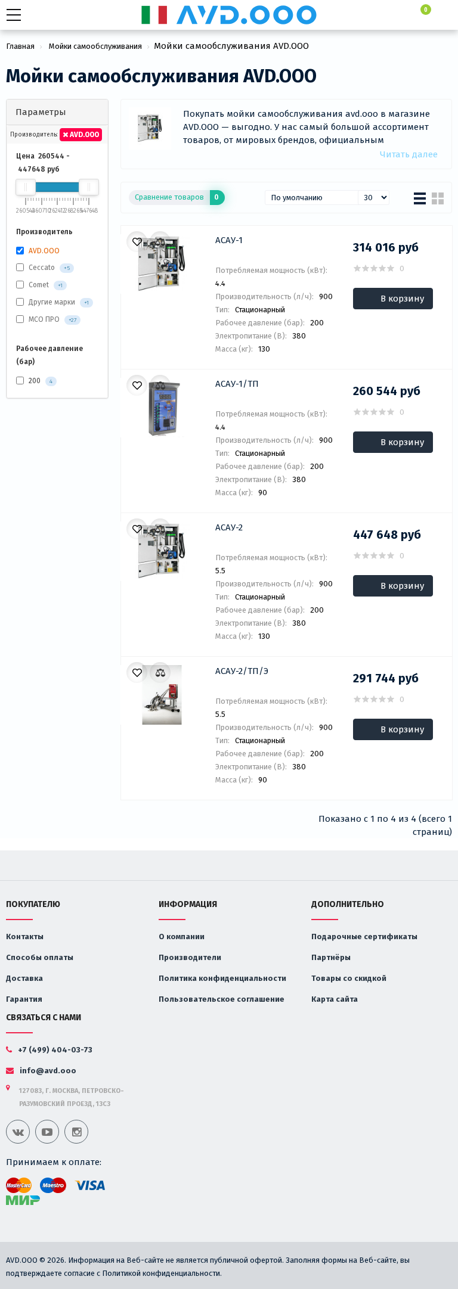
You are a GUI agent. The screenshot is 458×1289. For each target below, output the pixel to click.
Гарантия (24, 999)
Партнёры (331, 957)
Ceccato (42, 267)
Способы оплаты (39, 957)
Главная (20, 46)
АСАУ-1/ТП (237, 383)
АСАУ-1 (229, 240)
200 (39, 381)
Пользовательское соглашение (221, 999)
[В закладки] (136, 241)
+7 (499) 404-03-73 (55, 1049)
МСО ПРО (44, 319)
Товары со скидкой (348, 978)
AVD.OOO (83, 135)
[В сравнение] (160, 241)
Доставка (24, 978)
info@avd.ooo (47, 1070)
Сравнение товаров (177, 196)
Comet (39, 285)
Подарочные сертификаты (364, 936)
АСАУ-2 (229, 527)
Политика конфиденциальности (222, 978)
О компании (182, 936)
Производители (190, 957)
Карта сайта (334, 999)
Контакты (25, 936)
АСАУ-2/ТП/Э (241, 671)
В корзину (402, 298)
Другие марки (52, 302)
